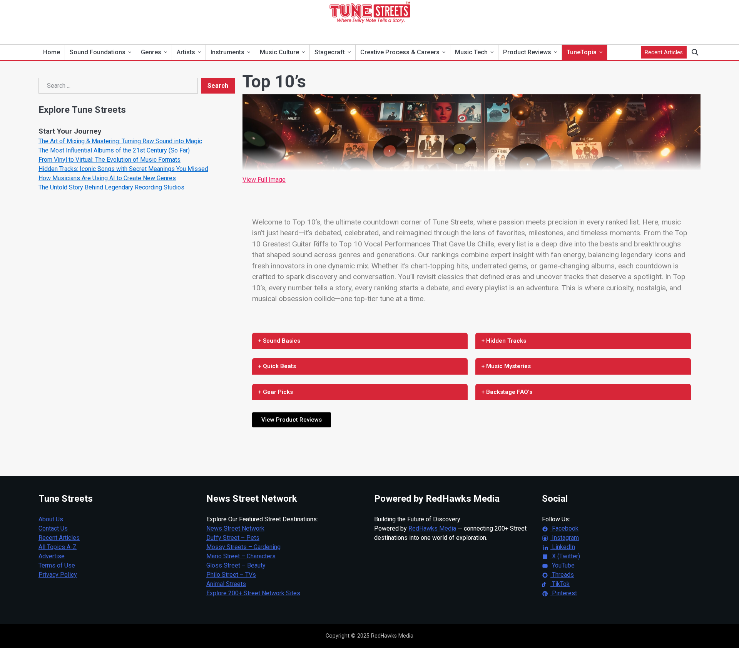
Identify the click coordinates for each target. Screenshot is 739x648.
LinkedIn (562, 547)
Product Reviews (527, 52)
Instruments (227, 52)
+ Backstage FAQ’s (507, 391)
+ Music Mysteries (506, 366)
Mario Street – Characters (241, 556)
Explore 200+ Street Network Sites (253, 593)
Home (51, 52)
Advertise (51, 556)
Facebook (564, 528)
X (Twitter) (565, 556)
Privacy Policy (57, 574)
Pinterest (563, 593)
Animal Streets (226, 584)
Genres (151, 52)
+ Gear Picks (275, 391)
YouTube (562, 565)
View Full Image (264, 179)
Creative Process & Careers (400, 52)
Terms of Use (56, 565)
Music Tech (471, 52)
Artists (186, 52)
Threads (562, 574)
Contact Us (53, 528)
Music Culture (279, 52)
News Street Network (235, 528)
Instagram (564, 537)
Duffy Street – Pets (232, 537)
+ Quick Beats (277, 366)
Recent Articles (664, 52)
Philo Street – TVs (231, 574)
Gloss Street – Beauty (236, 565)
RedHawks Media (432, 528)
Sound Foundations (97, 52)
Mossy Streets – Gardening (243, 547)
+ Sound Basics (279, 340)
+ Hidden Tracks (504, 340)
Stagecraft (329, 52)
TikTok (560, 584)
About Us (50, 519)
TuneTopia (582, 52)
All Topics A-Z (57, 547)
